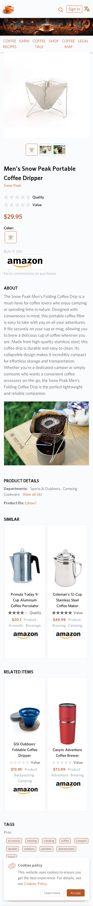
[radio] (6, 197)
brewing (32, 840)
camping (49, 840)
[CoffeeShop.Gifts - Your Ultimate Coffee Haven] (10, 9)
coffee (65, 840)
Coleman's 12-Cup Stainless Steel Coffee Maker (67, 600)
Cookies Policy (35, 883)
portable (46, 849)
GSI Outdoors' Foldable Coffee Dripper (24, 749)
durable (12, 849)
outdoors (29, 849)
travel (11, 857)
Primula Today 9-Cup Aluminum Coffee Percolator (25, 600)
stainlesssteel (66, 849)
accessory (14, 840)
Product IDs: (20, 502)
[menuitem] (73, 9)
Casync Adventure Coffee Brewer (67, 752)
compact (81, 840)
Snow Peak (12, 185)
